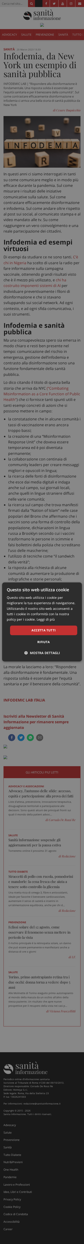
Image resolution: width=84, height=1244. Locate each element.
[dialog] (42, 621)
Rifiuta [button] (43, 642)
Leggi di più (46, 619)
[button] (42, 653)
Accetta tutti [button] (44, 630)
